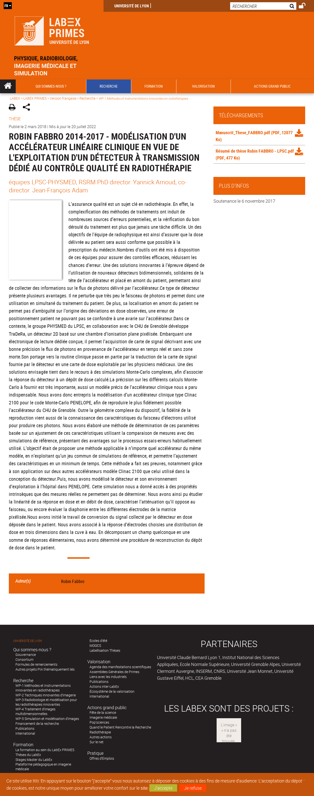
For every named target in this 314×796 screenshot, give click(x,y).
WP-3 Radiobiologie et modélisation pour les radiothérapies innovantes (46, 702)
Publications (24, 728)
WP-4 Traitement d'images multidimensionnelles (35, 711)
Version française (63, 98)
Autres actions (101, 737)
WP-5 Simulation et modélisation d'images (47, 718)
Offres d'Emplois (102, 758)
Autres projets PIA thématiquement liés (45, 669)
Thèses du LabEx (28, 754)
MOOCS (95, 645)
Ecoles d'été (98, 640)
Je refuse (193, 788)
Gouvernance (25, 654)
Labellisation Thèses (105, 650)
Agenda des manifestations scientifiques (120, 666)
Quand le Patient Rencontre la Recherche (120, 727)
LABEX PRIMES (35, 98)
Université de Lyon (131, 6)
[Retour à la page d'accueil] (52, 30)
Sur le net (97, 742)
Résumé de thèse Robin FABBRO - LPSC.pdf (255, 151)
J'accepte (163, 788)
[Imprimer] (14, 108)
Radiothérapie (100, 732)
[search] (263, 6)
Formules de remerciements (36, 664)
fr (6, 5)
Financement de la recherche (37, 723)
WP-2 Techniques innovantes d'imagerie (45, 695)
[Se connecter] (305, 6)
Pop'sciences (99, 722)
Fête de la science (103, 712)
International (25, 733)
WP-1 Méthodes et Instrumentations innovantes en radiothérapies (43, 687)
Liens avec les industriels (108, 676)
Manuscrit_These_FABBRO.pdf (243, 132)
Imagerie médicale (103, 717)
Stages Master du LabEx (33, 759)
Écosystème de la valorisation (112, 691)
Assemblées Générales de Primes (114, 671)
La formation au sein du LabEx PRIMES (44, 749)
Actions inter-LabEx (104, 686)
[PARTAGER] (28, 108)
